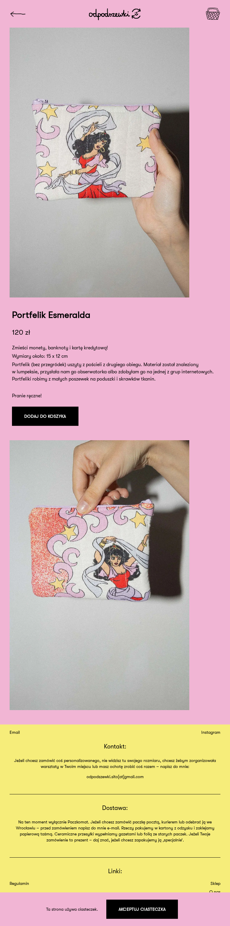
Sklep (215, 883)
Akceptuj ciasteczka (142, 909)
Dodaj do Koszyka (45, 416)
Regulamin (19, 883)
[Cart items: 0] (212, 14)
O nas (214, 891)
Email (15, 732)
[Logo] (18, 14)
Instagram (210, 732)
